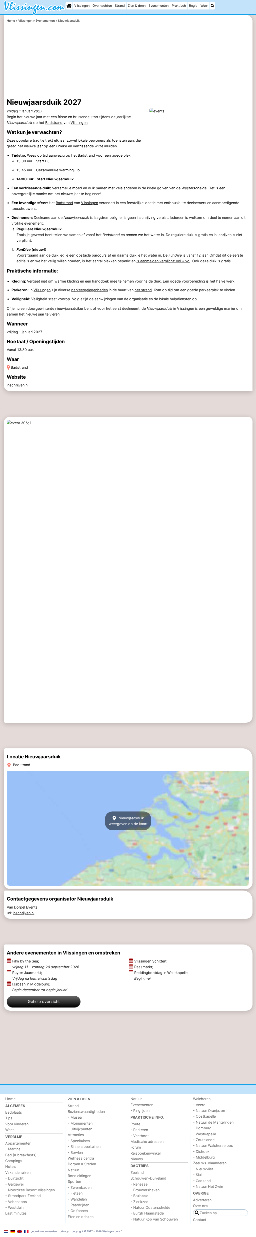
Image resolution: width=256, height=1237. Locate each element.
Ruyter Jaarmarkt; (34, 975)
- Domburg (202, 1128)
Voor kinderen (16, 1124)
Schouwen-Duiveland (148, 1178)
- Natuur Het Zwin (208, 1186)
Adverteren (202, 1200)
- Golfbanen (78, 1211)
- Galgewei (14, 1184)
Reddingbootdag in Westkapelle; (161, 975)
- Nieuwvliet (203, 1169)
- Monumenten (80, 1123)
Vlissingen (82, 5)
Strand (120, 5)
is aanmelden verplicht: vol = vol (163, 261)
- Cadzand (202, 1181)
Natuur (73, 1170)
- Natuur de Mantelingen (213, 1122)
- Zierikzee (139, 1202)
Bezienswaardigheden (86, 1111)
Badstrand (53, 122)
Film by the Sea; (45, 964)
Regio (193, 5)
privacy (64, 1231)
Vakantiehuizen (17, 1172)
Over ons (200, 1206)
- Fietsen (75, 1193)
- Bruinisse (139, 1196)
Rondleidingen (79, 1176)
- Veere (199, 1105)
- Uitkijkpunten (80, 1129)
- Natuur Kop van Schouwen (154, 1219)
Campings (13, 1161)
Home (10, 1099)
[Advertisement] (128, 61)
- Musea (75, 1117)
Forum (135, 1147)
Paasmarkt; (144, 967)
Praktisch (179, 5)
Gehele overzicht (44, 1001)
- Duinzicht (14, 1178)
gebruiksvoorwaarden (44, 1231)
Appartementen (18, 1143)
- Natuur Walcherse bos (213, 1145)
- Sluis (198, 1175)
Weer (204, 5)
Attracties (76, 1135)
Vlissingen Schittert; (151, 961)
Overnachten (102, 5)
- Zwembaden (80, 1187)
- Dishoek (201, 1151)
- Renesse (139, 1184)
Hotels (10, 1166)
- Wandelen (77, 1199)
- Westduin (14, 1207)
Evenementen (158, 5)
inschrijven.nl (17, 385)
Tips (8, 1118)
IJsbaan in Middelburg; (39, 987)
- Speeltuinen (79, 1141)
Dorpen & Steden (82, 1164)
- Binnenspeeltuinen (84, 1146)
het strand (143, 290)
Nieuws (136, 1159)
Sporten (74, 1181)
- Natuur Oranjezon (209, 1110)
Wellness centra (81, 1158)
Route (135, 1124)
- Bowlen (75, 1152)
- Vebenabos (16, 1202)
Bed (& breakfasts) (20, 1155)
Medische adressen (147, 1141)
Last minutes (16, 1213)
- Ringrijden (140, 1110)
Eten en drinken (81, 1217)
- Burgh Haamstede (147, 1213)
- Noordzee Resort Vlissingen (30, 1190)
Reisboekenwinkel (145, 1153)
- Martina (12, 1149)
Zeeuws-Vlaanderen (209, 1163)
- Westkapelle (204, 1134)
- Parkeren (139, 1130)
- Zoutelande (203, 1140)
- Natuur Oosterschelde (150, 1207)
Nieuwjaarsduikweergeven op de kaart (128, 821)
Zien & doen (137, 5)
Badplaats (13, 1112)
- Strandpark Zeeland (23, 1196)
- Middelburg (204, 1157)
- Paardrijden (78, 1205)
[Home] (69, 5)
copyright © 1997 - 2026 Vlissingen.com (96, 1231)
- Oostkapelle (204, 1116)
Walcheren (201, 1099)
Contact (199, 1220)
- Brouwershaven (145, 1190)
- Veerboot (139, 1136)
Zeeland (137, 1172)
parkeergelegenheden (89, 290)
